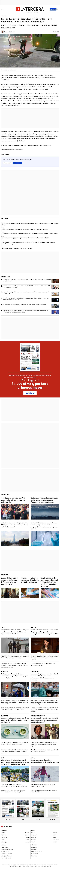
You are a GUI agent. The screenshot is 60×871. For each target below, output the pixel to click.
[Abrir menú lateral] (2, 9)
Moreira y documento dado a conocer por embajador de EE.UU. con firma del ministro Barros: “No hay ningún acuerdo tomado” (26, 286)
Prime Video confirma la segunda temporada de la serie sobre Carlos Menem (44, 750)
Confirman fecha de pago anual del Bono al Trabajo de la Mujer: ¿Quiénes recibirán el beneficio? (49, 582)
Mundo (3, 758)
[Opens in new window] (37, 817)
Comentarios (13, 70)
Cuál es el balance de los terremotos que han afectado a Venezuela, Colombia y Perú (13, 791)
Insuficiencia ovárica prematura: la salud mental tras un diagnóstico (44, 791)
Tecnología (4, 716)
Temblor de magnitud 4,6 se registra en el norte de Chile (17, 248)
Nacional (4, 16)
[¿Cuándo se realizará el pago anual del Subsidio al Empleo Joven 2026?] (30, 593)
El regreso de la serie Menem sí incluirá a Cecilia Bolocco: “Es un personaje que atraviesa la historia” (44, 720)
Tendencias (4, 671)
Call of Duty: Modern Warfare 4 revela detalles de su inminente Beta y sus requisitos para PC (14, 743)
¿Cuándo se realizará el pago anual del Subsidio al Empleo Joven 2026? (30, 580)
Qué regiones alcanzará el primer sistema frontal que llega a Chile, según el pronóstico (14, 676)
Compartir (5, 70)
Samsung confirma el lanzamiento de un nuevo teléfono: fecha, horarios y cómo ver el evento (15, 720)
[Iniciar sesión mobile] (58, 9)
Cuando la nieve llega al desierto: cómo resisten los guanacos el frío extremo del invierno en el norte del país (26, 292)
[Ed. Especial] (52, 817)
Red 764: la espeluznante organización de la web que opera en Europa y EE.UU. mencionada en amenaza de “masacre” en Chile (26, 298)
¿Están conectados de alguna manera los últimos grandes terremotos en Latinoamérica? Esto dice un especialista (14, 702)
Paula (32, 758)
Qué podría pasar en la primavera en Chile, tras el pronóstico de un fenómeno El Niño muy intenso (44, 500)
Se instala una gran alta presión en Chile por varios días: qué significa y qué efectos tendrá (14, 525)
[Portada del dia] (30, 370)
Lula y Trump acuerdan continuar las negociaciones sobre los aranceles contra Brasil (25, 229)
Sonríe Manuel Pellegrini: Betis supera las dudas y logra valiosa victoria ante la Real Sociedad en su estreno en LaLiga (44, 702)
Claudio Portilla (11, 32)
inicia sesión (7, 163)
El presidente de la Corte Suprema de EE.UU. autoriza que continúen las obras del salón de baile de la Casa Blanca (30, 224)
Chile (2, 627)
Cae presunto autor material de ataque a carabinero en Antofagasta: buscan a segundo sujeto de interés (30, 233)
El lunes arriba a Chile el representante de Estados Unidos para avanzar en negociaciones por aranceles (44, 657)
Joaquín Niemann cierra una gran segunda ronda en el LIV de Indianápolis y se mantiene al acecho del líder (44, 709)
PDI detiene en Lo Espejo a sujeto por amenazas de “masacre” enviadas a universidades (25, 238)
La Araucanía (10, 149)
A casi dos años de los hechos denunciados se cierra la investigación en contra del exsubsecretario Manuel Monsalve (27, 280)
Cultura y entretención (38, 716)
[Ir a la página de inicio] (30, 9)
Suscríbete (18, 163)
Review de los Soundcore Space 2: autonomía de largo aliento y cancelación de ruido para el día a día (14, 751)
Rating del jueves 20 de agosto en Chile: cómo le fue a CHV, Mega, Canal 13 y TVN (9, 581)
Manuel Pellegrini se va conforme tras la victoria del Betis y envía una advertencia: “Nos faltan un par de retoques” (44, 677)
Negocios (33, 627)
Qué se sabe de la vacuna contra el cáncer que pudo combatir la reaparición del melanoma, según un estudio (44, 526)
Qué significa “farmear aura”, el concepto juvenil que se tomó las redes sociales (13, 500)
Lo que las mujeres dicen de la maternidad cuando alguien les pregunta (45, 761)
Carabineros (20, 149)
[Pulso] (23, 817)
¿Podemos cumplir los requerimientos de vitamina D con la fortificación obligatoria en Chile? (15, 708)
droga (15, 149)
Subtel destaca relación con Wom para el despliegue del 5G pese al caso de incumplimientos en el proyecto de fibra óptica (44, 633)
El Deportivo (34, 671)
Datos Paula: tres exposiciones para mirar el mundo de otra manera (43, 785)
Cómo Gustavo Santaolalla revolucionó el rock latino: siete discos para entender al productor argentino (43, 744)
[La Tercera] (8, 817)
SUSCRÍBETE (30, 393)
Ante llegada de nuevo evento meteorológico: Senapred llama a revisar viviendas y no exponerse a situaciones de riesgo (28, 243)
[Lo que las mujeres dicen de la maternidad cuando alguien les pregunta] (45, 774)
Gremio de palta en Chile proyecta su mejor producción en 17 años (43, 664)
